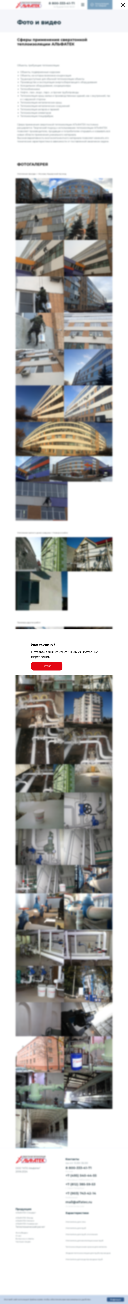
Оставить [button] (47, 666)
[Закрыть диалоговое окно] (123, 5)
